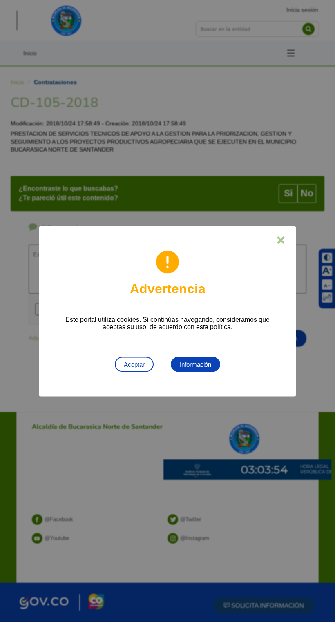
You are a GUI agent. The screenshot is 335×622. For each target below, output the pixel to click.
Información (195, 364)
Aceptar (134, 364)
